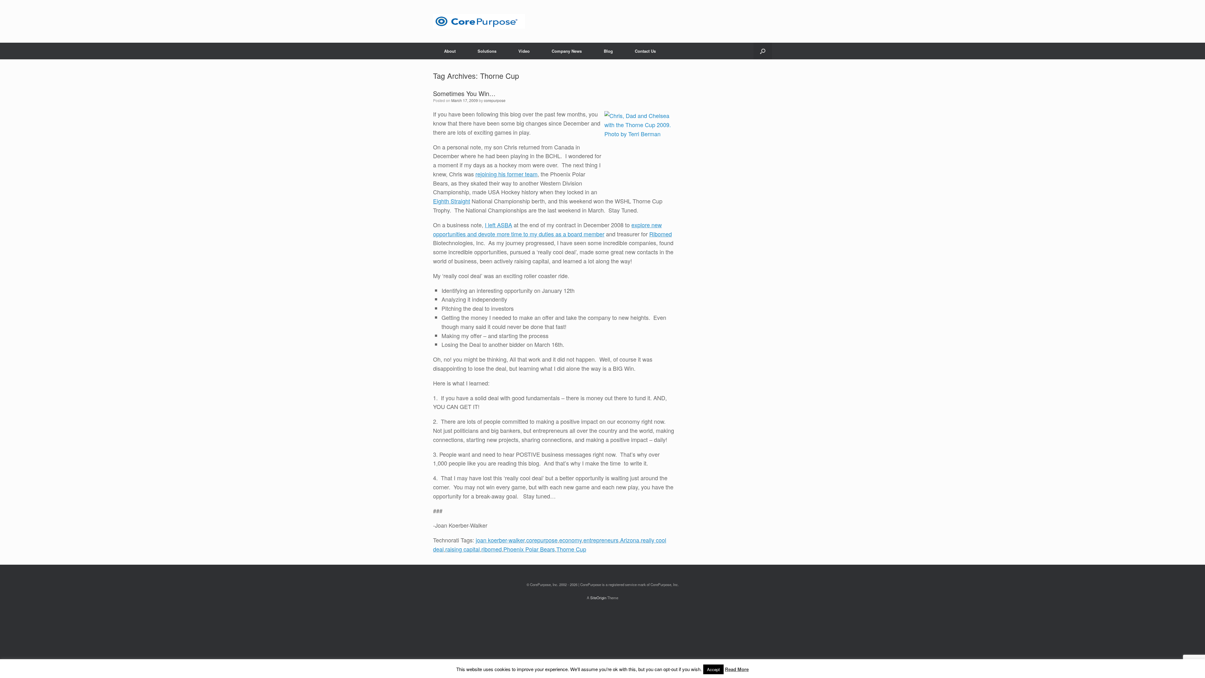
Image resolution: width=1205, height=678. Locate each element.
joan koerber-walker (500, 540)
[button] (762, 51)
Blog (608, 51)
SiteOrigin (598, 597)
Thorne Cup (571, 549)
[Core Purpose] (479, 21)
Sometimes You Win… (464, 93)
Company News (567, 51)
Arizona (629, 540)
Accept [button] (713, 669)
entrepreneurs (601, 540)
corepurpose (495, 100)
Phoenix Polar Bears (529, 549)
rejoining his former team (506, 174)
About (450, 51)
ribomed (491, 549)
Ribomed (660, 234)
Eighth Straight (451, 201)
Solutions (487, 51)
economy (570, 540)
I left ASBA (498, 225)
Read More (737, 669)
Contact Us (645, 51)
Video (524, 51)
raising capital (462, 549)
